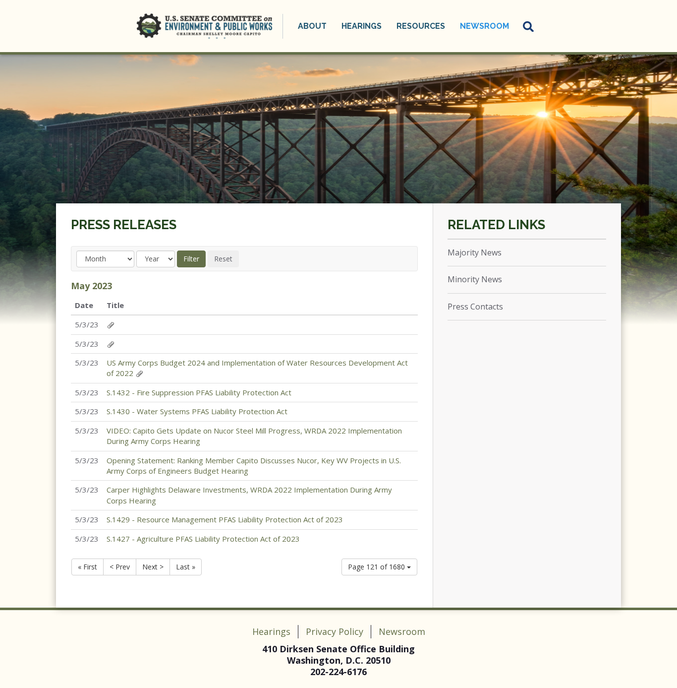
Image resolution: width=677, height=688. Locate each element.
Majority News (475, 252)
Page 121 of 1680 (377, 566)
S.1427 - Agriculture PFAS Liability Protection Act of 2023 (203, 539)
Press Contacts (475, 306)
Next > (153, 566)
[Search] (528, 26)
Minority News (475, 279)
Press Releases (123, 224)
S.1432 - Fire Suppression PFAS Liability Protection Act (199, 392)
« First (87, 566)
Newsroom (402, 631)
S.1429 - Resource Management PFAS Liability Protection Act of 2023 (225, 519)
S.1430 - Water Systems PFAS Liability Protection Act (197, 411)
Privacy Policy (334, 631)
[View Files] (110, 324)
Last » (185, 566)
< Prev (120, 566)
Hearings (271, 631)
